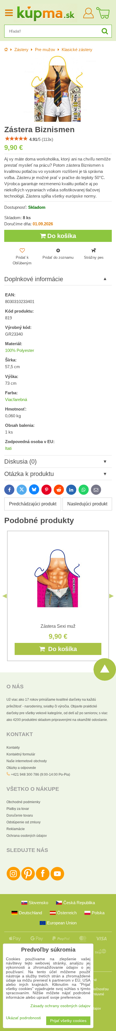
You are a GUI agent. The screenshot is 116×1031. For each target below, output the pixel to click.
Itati (8, 448)
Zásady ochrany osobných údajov (60, 1006)
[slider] (16, 138)
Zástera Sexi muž (58, 626)
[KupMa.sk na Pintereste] (28, 879)
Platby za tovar (17, 809)
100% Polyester (19, 350)
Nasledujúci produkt (87, 503)
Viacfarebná (16, 399)
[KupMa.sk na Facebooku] (43, 879)
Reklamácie (15, 829)
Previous (4, 596)
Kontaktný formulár (20, 754)
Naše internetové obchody (26, 761)
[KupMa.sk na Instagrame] (13, 879)
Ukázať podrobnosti (23, 1018)
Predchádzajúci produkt (32, 503)
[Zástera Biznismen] (58, 89)
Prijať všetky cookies (68, 1021)
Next (111, 596)
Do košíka (61, 235)
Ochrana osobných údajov (26, 836)
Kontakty (13, 748)
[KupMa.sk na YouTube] (57, 879)
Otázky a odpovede (21, 768)
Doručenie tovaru (19, 815)
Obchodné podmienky (23, 802)
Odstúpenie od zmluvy (23, 822)
